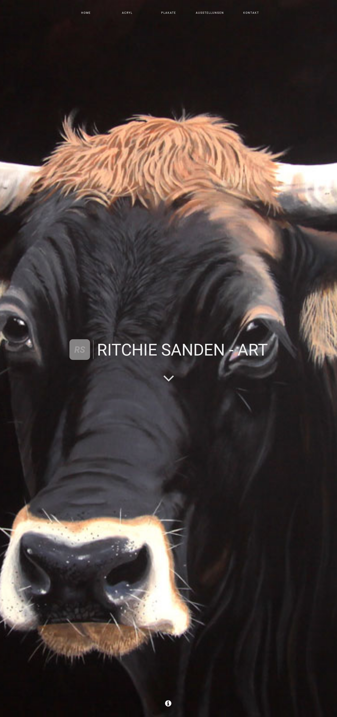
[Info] (168, 705)
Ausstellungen (210, 12)
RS (79, 350)
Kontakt (251, 12)
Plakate (168, 12)
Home (86, 12)
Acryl (127, 12)
